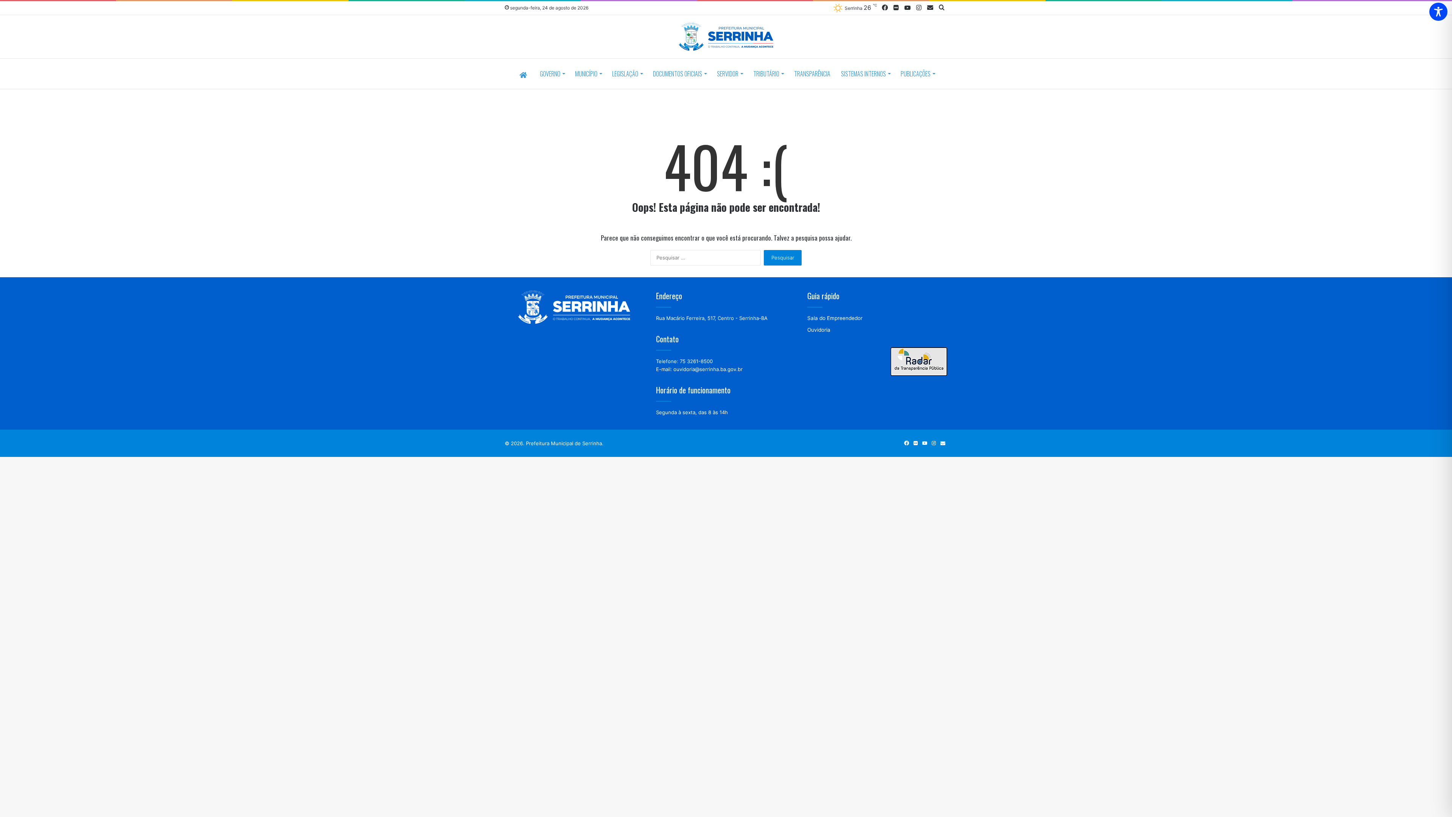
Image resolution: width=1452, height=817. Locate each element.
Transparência (812, 73)
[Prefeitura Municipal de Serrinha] (726, 37)
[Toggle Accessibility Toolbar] (1438, 12)
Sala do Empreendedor (835, 318)
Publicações (916, 73)
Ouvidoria (818, 330)
